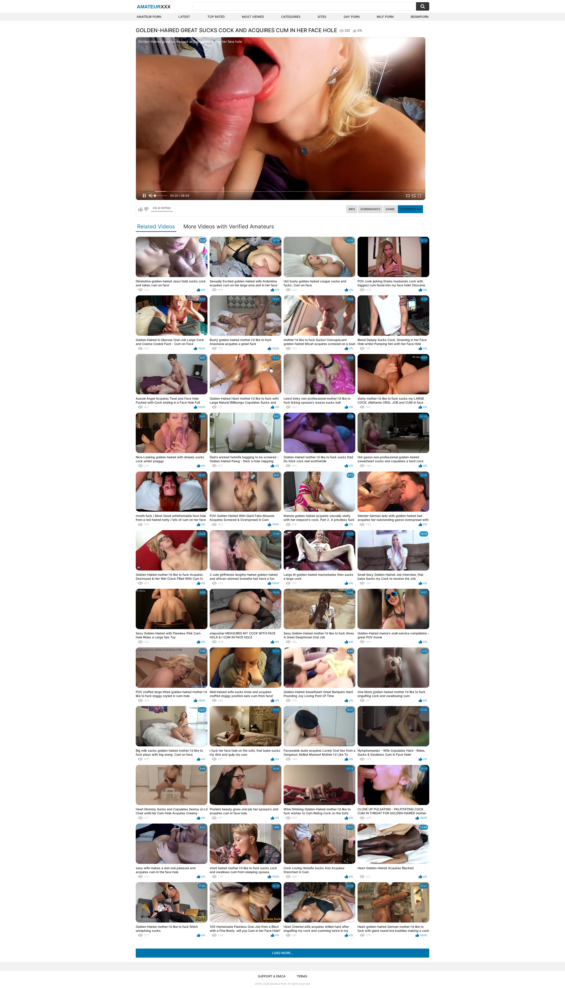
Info (352, 209)
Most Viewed (253, 17)
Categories (290, 17)
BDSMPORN (419, 17)
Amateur (154, 6)
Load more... (282, 953)
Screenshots (370, 209)
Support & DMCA (272, 976)
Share (390, 209)
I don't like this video (146, 209)
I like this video (140, 209)
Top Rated (216, 17)
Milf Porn (385, 17)
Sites (322, 17)
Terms (302, 976)
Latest (184, 17)
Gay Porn (352, 17)
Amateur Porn (149, 17)
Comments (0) (410, 209)
